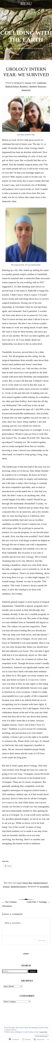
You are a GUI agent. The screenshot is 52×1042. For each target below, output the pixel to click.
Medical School (12, 86)
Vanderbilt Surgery (19, 886)
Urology (6, 886)
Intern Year (27, 883)
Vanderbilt (26, 90)
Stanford (33, 86)
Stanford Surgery (40, 883)
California (41, 83)
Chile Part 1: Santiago (38, 902)
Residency (24, 86)
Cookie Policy (43, 1032)
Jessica (28, 83)
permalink (44, 886)
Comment (41, 940)
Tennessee (42, 86)
